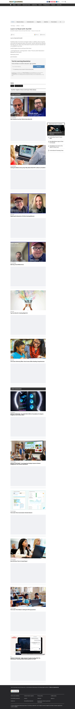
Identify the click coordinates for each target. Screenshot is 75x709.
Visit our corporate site (54, 687)
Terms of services (26, 72)
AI (60, 21)
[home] (10, 5)
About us (52, 698)
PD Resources (46, 4)
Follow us (37, 34)
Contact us (13, 701)
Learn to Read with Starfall (16, 38)
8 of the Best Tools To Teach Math (56, 138)
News (14, 4)
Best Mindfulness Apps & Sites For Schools (56, 142)
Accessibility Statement (28, 701)
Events (40, 4)
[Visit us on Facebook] (47, 1)
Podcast (53, 4)
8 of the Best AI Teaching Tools (56, 150)
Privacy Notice (14, 73)
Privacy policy (40, 695)
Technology (13, 25)
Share (13, 34)
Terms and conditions (15, 695)
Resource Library (20, 21)
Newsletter (43, 34)
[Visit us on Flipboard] (55, 1)
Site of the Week (18, 86)
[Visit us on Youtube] (53, 1)
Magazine (39, 21)
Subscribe (59, 4)
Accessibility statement (15, 698)
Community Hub (30, 21)
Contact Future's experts (29, 695)
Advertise (46, 21)
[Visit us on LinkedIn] (56, 1)
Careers (25, 698)
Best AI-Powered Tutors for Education (56, 133)
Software (18, 25)
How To (19, 4)
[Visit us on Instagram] (51, 1)
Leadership (34, 4)
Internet (22, 25)
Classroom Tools (26, 4)
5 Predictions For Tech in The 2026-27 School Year (56, 146)
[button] (64, 1)
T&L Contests (54, 21)
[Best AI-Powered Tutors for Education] (56, 130)
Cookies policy (53, 695)
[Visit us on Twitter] (49, 1)
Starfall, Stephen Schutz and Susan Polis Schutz (21, 30)
